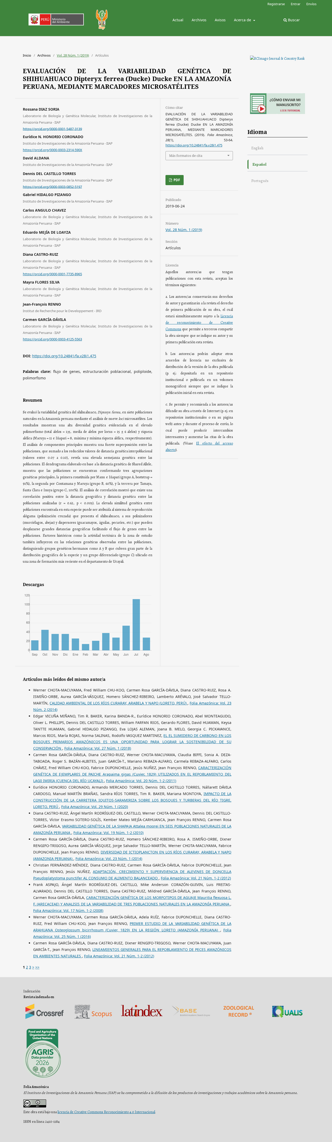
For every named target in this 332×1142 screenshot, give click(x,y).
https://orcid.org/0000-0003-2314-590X (52, 149)
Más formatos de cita (185, 155)
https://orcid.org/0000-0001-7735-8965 (52, 274)
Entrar (295, 4)
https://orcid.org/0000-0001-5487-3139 (52, 128)
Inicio (27, 55)
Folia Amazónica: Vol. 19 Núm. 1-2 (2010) (108, 832)
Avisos (220, 19)
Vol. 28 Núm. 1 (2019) (73, 55)
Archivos (199, 19)
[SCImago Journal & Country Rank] (277, 58)
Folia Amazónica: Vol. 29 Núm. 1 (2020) (94, 806)
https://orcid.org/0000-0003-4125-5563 (52, 339)
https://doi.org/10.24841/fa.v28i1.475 (64, 355)
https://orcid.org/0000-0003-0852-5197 (52, 186)
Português (259, 180)
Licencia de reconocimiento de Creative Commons (199, 323)
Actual (177, 19)
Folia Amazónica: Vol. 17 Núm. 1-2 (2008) (68, 910)
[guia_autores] (277, 112)
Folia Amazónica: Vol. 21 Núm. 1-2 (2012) (196, 878)
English (257, 148)
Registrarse (276, 4)
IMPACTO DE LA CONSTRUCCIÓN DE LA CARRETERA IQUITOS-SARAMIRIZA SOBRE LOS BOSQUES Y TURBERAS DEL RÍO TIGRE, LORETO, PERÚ (132, 800)
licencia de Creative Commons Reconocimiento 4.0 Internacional (106, 1112)
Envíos (311, 4)
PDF (176, 180)
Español (259, 164)
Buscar (293, 19)
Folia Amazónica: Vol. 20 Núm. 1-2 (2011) (141, 780)
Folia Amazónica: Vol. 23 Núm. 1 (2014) (108, 858)
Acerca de (243, 19)
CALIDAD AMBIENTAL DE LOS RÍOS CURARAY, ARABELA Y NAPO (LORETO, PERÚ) (119, 703)
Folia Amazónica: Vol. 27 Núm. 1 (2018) (97, 748)
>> (37, 967)
